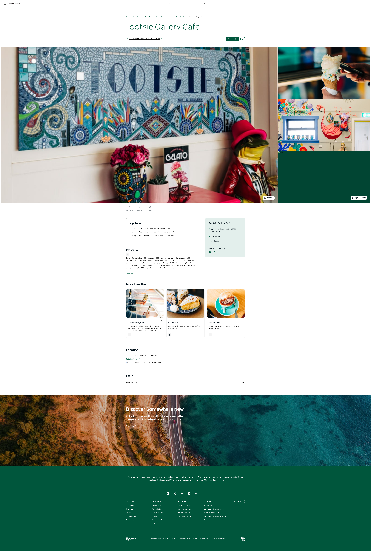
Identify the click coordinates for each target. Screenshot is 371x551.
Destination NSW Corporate (214, 509)
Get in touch (215, 241)
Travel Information (184, 505)
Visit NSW (130, 501)
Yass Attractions (181, 17)
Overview (129, 210)
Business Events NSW (211, 513)
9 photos (270, 198)
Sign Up (131, 427)
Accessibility (131, 382)
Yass (172, 17)
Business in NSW (184, 513)
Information (183, 501)
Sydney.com (208, 505)
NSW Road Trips (157, 513)
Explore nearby (360, 198)
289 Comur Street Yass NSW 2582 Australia (144, 39)
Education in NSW (184, 516)
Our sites (207, 501)
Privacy (128, 513)
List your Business (184, 509)
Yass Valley (164, 17)
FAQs (150, 210)
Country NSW (153, 17)
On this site (156, 501)
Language (237, 501)
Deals (154, 523)
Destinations (156, 505)
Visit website (232, 39)
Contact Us (130, 505)
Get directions (131, 359)
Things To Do (156, 509)
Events (154, 516)
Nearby (140, 210)
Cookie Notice (131, 516)
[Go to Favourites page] (366, 4)
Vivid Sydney (208, 520)
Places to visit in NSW (139, 17)
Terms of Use (130, 520)
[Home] (14, 4)
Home (128, 17)
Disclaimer (130, 509)
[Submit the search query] (169, 4)
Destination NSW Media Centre (215, 516)
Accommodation (158, 520)
